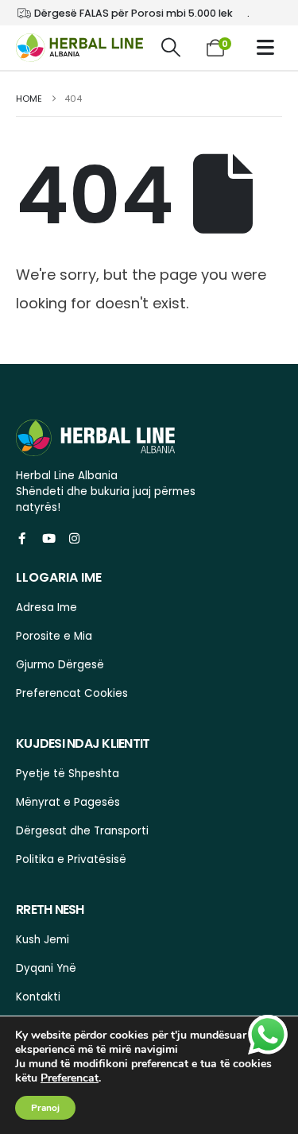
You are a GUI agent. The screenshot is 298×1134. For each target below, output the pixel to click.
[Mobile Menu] (269, 47)
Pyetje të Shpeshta (67, 773)
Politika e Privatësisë (71, 859)
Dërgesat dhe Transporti (82, 830)
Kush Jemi (42, 939)
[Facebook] (22, 538)
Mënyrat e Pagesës (68, 802)
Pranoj (45, 1107)
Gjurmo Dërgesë (60, 664)
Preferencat (70, 1078)
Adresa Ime (46, 607)
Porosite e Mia (54, 636)
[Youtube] (48, 538)
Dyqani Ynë (46, 968)
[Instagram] (74, 538)
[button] (171, 47)
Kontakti (38, 996)
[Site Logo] (79, 48)
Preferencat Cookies (72, 693)
